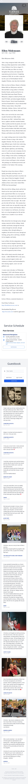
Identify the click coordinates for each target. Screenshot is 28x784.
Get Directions (14, 347)
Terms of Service (18, 773)
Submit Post (14, 381)
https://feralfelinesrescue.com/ (9, 305)
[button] (14, 396)
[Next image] (25, 396)
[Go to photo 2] (14, 404)
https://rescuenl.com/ (7, 311)
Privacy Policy (10, 773)
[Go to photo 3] (14, 716)
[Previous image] (3, 396)
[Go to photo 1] (13, 404)
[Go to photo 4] (15, 716)
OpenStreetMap (15, 775)
